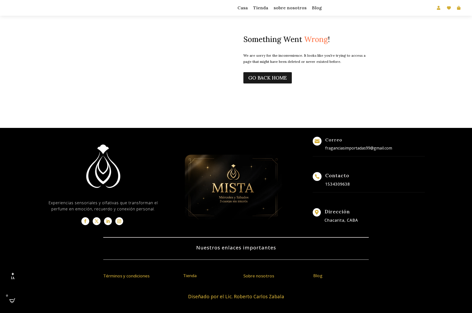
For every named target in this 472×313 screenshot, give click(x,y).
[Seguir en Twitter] (97, 221)
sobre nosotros (290, 8)
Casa (242, 8)
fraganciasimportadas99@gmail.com (358, 148)
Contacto (337, 175)
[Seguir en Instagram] (119, 221)
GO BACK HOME (267, 78)
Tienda (260, 8)
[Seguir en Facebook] (85, 221)
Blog (317, 8)
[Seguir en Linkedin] (108, 221)
